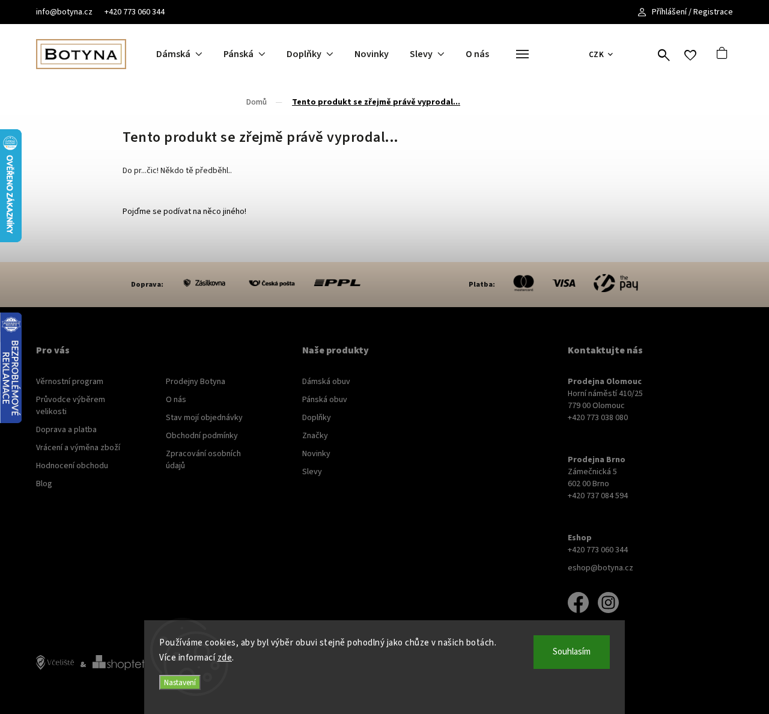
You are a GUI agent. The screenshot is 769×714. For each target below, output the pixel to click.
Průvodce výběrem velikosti (70, 406)
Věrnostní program (69, 382)
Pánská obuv (324, 400)
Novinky (316, 454)
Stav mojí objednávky (204, 418)
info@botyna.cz (64, 12)
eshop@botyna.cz (600, 568)
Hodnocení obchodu (72, 466)
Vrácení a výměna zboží (78, 448)
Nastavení (180, 682)
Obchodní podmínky (202, 436)
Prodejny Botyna (195, 382)
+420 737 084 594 (598, 496)
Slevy (312, 472)
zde (225, 657)
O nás (176, 400)
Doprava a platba (66, 430)
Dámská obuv (326, 382)
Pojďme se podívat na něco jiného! (184, 212)
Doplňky (316, 418)
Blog (44, 484)
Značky (315, 436)
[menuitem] (189, 54)
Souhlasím (572, 651)
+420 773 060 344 (135, 12)
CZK (596, 54)
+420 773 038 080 (598, 418)
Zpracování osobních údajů (203, 460)
